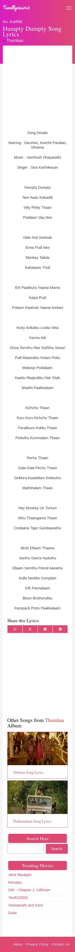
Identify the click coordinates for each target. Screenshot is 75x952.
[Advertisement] (37, 87)
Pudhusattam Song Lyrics (32, 821)
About (18, 944)
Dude (12, 913)
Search (56, 849)
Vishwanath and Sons (25, 905)
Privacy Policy (37, 944)
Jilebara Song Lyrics (28, 772)
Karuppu (15, 882)
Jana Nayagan (19, 875)
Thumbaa (15, 40)
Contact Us (61, 944)
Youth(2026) (18, 898)
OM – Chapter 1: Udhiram (29, 890)
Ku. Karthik (12, 21)
